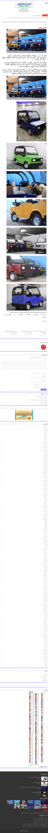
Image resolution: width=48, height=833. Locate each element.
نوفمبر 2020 (45, 560)
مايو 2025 (45, 455)
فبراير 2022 (45, 531)
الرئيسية (46, 17)
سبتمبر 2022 (45, 517)
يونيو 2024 (45, 476)
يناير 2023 (45, 509)
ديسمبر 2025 (45, 442)
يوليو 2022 (45, 521)
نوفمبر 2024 (45, 467)
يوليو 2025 (45, 451)
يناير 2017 (45, 649)
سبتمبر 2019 (45, 587)
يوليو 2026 (45, 428)
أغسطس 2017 (45, 635)
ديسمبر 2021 (45, 534)
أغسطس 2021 (45, 542)
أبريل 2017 (45, 643)
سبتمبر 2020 (45, 563)
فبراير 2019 (45, 600)
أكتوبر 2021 (45, 538)
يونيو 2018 (45, 616)
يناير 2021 (45, 556)
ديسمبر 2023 (45, 488)
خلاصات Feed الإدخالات (43, 677)
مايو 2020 (45, 571)
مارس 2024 (45, 482)
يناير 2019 (45, 602)
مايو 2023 (45, 502)
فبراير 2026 (45, 438)
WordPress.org (44, 680)
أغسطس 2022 (45, 519)
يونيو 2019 (45, 592)
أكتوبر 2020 (45, 561)
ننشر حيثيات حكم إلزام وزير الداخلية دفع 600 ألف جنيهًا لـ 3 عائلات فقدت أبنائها (10, 331)
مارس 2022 (45, 529)
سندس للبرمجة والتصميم (23, 830)
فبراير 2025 (45, 461)
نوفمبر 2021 (45, 536)
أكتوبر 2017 (45, 631)
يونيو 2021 (45, 546)
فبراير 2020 (45, 577)
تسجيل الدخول (45, 675)
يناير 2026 (45, 440)
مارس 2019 (45, 598)
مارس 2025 (45, 459)
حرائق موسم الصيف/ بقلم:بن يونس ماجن (41, 396)
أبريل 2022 (45, 527)
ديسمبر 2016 (45, 650)
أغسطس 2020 (45, 565)
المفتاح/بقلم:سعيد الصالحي (37, 15)
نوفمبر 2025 (45, 443)
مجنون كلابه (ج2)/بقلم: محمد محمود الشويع (39, 822)
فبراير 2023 (45, 507)
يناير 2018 (45, 625)
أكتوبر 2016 (45, 654)
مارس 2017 (45, 645)
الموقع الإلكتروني (44, 380)
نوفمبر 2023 (45, 490)
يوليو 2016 (45, 660)
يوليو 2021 (45, 544)
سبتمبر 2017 (45, 633)
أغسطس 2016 (45, 658)
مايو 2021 (45, 548)
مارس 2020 (45, 575)
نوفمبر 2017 (45, 629)
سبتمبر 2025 (45, 447)
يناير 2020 (45, 579)
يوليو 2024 (45, 474)
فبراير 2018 (45, 623)
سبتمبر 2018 (45, 610)
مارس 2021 (45, 552)
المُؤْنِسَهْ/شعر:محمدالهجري (44, 404)
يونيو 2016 (45, 662)
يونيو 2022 (45, 523)
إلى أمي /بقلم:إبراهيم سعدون (37, 820)
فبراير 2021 (45, 554)
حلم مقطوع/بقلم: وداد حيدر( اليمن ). (38, 818)
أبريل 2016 (45, 666)
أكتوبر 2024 (45, 469)
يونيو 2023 (45, 500)
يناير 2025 (45, 463)
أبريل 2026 (45, 434)
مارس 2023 (45, 505)
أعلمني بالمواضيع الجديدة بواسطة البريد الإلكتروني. (40, 387)
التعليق (45, 360)
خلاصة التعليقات (44, 679)
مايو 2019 (45, 594)
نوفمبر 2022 (45, 513)
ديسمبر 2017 (45, 627)
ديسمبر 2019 (45, 581)
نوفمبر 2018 (45, 606)
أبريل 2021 (45, 550)
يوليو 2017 (45, 637)
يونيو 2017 (45, 639)
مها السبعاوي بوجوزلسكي (44, 824)
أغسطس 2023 (45, 496)
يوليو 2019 (45, 590)
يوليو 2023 (45, 498)
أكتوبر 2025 (45, 445)
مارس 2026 (45, 436)
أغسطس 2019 (45, 589)
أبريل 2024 (45, 480)
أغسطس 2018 (45, 612)
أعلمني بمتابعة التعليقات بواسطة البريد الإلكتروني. (40, 384)
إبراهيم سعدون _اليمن (45, 820)
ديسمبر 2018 (45, 604)
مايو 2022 (45, 525)
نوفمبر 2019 (45, 583)
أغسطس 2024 (45, 472)
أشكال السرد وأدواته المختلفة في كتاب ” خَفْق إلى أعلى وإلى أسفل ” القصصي (32, 826)
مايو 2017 (45, 641)
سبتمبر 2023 (45, 494)
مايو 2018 (45, 618)
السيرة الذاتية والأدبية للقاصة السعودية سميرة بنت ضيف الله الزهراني (31, 824)
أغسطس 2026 (45, 426)
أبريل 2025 (45, 457)
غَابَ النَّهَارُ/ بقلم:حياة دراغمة (43, 402)
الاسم (45, 371)
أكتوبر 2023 (45, 492)
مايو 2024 (45, 478)
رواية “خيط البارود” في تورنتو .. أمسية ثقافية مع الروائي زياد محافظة (30, 15)
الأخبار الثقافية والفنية (41, 17)
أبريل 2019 (45, 596)
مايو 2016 (45, 664)
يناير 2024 (45, 486)
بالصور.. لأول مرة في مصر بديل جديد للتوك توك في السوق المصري (40, 331)
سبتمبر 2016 (45, 656)
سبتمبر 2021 (45, 540)
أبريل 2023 (45, 503)
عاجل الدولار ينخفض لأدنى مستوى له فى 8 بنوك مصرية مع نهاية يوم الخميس (25, 331)
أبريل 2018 (45, 619)
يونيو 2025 (45, 453)
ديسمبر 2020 (45, 558)
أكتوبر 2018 (45, 608)
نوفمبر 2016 (45, 652)
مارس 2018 (45, 621)
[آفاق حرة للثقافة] (24, 6)
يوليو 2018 (45, 614)
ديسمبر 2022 (45, 511)
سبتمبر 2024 (45, 471)
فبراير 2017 (45, 647)
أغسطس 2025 (45, 449)
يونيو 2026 (45, 430)
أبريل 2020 (45, 573)
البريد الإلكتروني (44, 376)
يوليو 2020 (45, 567)
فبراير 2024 (45, 484)
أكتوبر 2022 (45, 515)
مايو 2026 (45, 432)
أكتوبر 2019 (45, 585)
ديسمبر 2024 (45, 465)
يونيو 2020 (45, 569)
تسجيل (46, 673)
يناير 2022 (45, 532)
